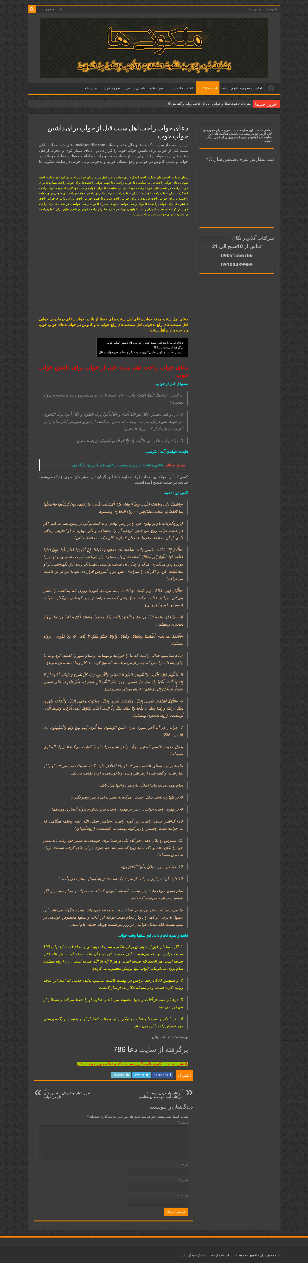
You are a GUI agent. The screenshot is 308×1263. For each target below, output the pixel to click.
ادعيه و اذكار (209, 88)
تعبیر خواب (157, 88)
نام (185, 1165)
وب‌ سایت (181, 1195)
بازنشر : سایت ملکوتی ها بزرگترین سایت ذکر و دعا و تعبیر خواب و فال (141, 352)
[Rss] (61, 9)
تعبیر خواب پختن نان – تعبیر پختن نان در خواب (67, 1093)
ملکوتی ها (271, 9)
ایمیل (183, 1180)
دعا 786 (126, 1049)
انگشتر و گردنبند (182, 88)
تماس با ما (254, 9)
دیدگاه (183, 1122)
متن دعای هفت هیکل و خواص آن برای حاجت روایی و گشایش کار (209, 103)
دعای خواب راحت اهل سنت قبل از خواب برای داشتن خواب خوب (145, 342)
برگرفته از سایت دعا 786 (168, 347)
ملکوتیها (253, 1255)
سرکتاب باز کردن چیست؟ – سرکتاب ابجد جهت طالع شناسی (160, 1093)
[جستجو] (32, 9)
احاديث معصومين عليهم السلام (242, 88)
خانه (271, 88)
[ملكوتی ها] (154, 47)
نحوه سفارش (111, 88)
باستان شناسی (135, 88)
